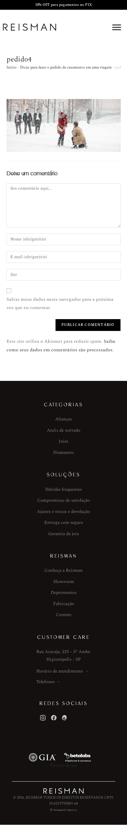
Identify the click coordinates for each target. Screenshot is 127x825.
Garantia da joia (63, 533)
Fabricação (63, 603)
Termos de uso (63, 765)
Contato (63, 614)
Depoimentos (63, 592)
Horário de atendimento (59, 671)
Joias (63, 441)
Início (11, 67)
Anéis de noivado (63, 430)
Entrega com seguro (63, 522)
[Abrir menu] (116, 27)
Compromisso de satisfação (63, 500)
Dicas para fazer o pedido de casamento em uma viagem (66, 67)
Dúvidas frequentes (63, 489)
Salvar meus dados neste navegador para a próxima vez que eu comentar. (59, 303)
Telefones (45, 681)
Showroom (63, 581)
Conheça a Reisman (63, 570)
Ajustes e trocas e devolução (63, 511)
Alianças (63, 419)
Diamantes (63, 452)
